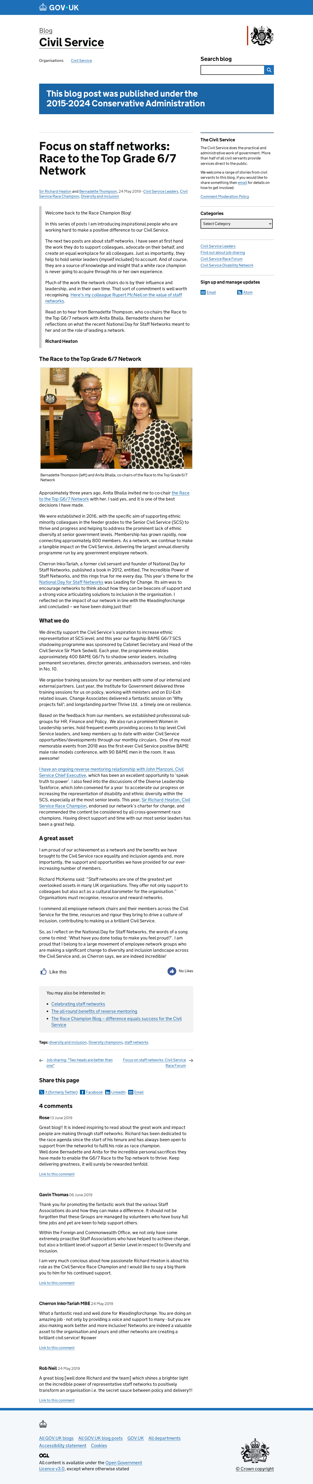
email (242, 182)
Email (139, 1092)
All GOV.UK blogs (56, 1438)
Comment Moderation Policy (225, 196)
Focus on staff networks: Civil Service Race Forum (154, 1063)
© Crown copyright (255, 1469)
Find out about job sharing (223, 252)
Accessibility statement (62, 1445)
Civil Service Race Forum (222, 259)
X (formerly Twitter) (61, 1092)
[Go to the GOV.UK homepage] (59, 7)
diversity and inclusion (68, 1042)
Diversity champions (106, 1042)
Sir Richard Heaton (55, 191)
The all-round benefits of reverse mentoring (94, 1011)
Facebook (94, 1092)
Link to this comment (57, 1174)
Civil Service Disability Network (227, 265)
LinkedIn (118, 1092)
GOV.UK (135, 1438)
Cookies (99, 1445)
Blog (46, 30)
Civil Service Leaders (160, 191)
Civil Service (71, 42)
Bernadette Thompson (98, 191)
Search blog (216, 58)
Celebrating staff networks (78, 1004)
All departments (164, 1438)
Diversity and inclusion (100, 196)
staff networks (136, 1042)
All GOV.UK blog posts (100, 1438)
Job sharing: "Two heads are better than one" (79, 1063)
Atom (248, 292)
